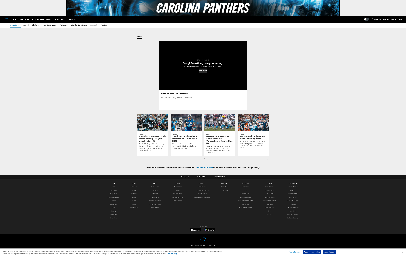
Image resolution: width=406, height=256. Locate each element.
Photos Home (178, 186)
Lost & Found (270, 193)
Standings (113, 211)
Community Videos (155, 204)
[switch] (366, 19)
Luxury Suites (292, 197)
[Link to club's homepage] (5, 19)
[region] (203, 252)
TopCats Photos (177, 193)
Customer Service (292, 214)
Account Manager (293, 186)
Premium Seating (293, 193)
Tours (269, 211)
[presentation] (268, 159)
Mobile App (134, 193)
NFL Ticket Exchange (292, 218)
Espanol (134, 204)
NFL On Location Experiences (202, 197)
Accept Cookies (329, 252)
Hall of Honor (113, 218)
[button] (203, 71)
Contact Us (245, 204)
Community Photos (177, 197)
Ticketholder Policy (245, 197)
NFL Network (155, 197)
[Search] (372, 19)
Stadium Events (202, 193)
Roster (113, 186)
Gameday (177, 190)
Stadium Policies (269, 197)
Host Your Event (269, 207)
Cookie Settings (294, 252)
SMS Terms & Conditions (245, 200)
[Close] (402, 252)
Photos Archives (177, 200)
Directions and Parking (269, 200)
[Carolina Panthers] (203, 239)
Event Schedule (269, 186)
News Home (134, 186)
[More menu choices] (75, 19)
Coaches (113, 200)
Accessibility (269, 214)
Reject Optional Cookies (312, 252)
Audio (134, 190)
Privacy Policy (245, 193)
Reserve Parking (269, 190)
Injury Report (113, 193)
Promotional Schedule (202, 190)
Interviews (155, 193)
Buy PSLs (292, 190)
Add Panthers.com (204, 167)
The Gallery (292, 204)
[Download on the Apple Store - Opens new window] (195, 230)
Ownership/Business (113, 197)
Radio (134, 197)
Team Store (224, 186)
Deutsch (134, 200)
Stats (113, 207)
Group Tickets (293, 211)
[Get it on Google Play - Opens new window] (210, 230)
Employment (245, 186)
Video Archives (155, 207)
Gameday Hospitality (292, 207)
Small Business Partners (245, 207)
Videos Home (155, 186)
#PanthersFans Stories (155, 200)
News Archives (134, 207)
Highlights (155, 190)
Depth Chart (113, 190)
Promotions (224, 190)
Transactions (113, 214)
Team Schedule (202, 186)
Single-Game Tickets (292, 200)
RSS (245, 190)
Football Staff (113, 204)
